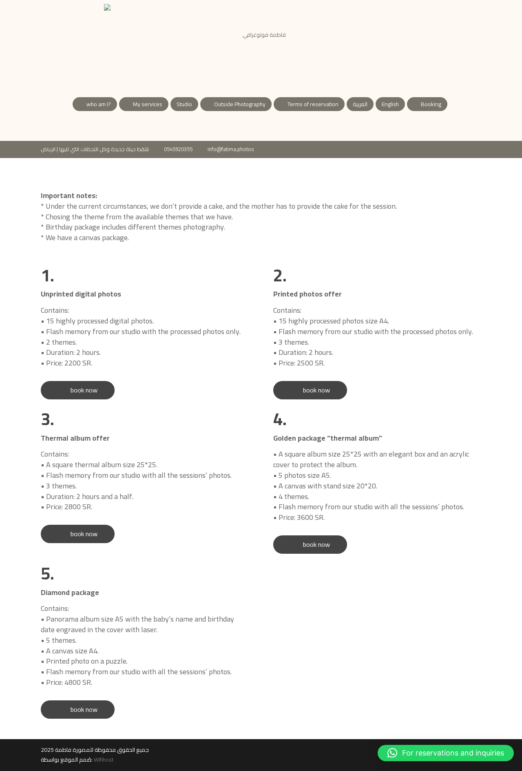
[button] (446, 753)
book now (77, 390)
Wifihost (103, 759)
